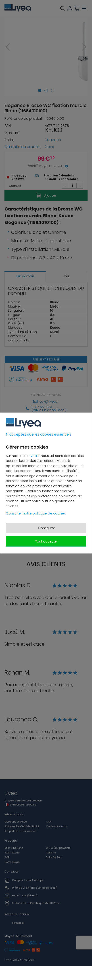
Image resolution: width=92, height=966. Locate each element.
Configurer (46, 528)
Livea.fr (34, 455)
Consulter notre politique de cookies (36, 513)
